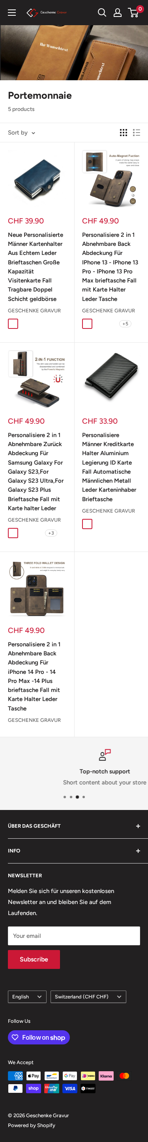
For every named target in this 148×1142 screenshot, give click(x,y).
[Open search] (102, 12)
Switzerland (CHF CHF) (82, 997)
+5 (125, 324)
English (20, 997)
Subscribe (34, 959)
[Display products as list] (136, 132)
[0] (134, 12)
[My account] (118, 12)
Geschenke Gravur (34, 311)
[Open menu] (12, 12)
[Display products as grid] (123, 132)
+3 (51, 533)
